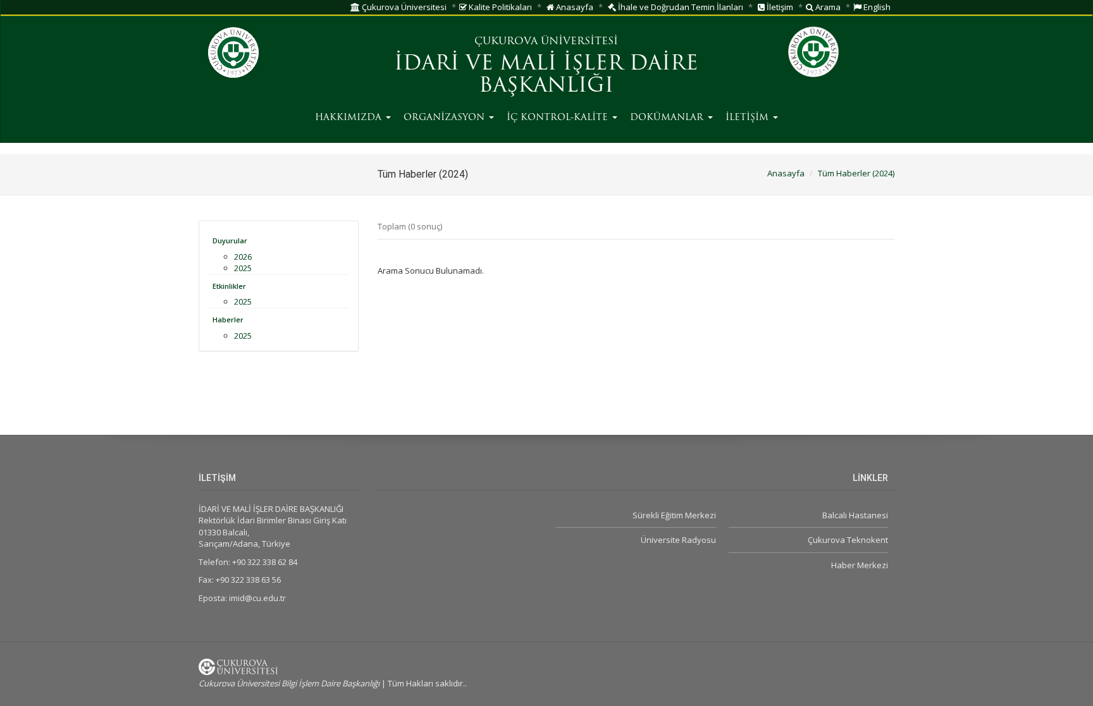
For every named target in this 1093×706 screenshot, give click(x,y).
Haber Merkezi (859, 565)
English (876, 7)
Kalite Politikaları (499, 7)
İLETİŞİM (749, 118)
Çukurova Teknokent (848, 539)
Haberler (228, 319)
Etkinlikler (229, 286)
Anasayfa (573, 7)
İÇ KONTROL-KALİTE (559, 118)
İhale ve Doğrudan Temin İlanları (679, 7)
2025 (243, 268)
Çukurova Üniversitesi (403, 7)
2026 (243, 256)
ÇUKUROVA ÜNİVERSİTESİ (546, 42)
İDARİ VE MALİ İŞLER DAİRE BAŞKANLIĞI (546, 75)
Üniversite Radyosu (678, 539)
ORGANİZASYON (446, 118)
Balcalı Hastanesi (855, 515)
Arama (827, 7)
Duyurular (230, 240)
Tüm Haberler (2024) (856, 173)
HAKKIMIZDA (350, 118)
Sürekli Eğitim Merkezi (674, 515)
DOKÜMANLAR (668, 118)
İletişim (779, 7)
